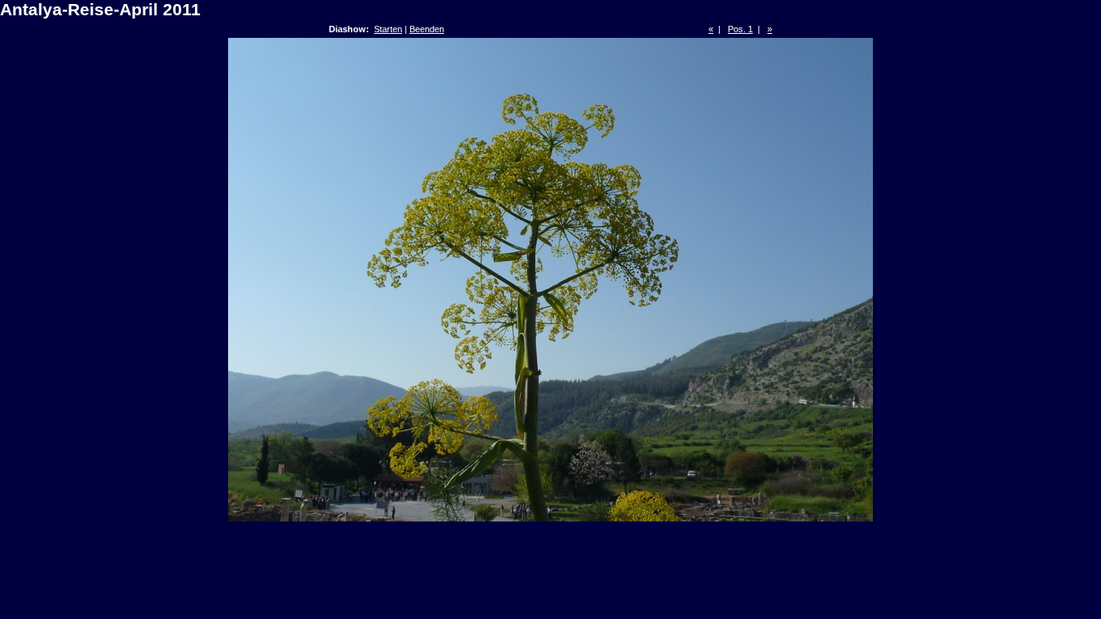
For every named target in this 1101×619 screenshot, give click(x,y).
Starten (388, 29)
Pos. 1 (740, 29)
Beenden (426, 29)
